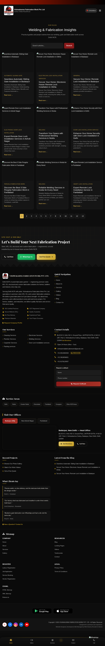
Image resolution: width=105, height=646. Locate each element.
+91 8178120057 (62, 361)
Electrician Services (35, 335)
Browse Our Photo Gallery (13, 464)
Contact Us (60, 302)
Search (69, 45)
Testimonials (59, 553)
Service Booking (7, 575)
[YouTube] (27, 624)
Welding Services (35, 339)
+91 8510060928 (62, 353)
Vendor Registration (8, 579)
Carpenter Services (10, 343)
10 (66, 216)
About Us (59, 284)
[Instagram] (16, 624)
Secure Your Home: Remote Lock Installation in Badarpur (75, 473)
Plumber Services (10, 339)
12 (77, 216)
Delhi (5, 404)
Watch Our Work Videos (12, 467)
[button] (100, 11)
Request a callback (62, 368)
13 (83, 216)
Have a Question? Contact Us (13, 524)
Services (59, 287)
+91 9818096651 (62, 357)
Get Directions (66, 340)
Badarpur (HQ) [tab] (10, 421)
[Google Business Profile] (4, 624)
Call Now (10, 257)
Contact (57, 557)
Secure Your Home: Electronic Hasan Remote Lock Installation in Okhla (78, 468)
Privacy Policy (59, 568)
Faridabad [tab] (43, 421)
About (4, 546)
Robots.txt (5, 597)
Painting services (9, 346)
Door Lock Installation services (39, 343)
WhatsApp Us (28, 257)
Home (58, 280)
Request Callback (79, 384)
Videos (58, 295)
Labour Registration (8, 568)
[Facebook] (10, 624)
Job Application (7, 571)
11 (71, 216)
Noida (14, 404)
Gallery (58, 291)
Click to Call (76, 353)
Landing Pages (59, 546)
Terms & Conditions (61, 571)
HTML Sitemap (7, 590)
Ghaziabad (37, 404)
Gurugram (59, 404)
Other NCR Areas (72, 404)
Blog (57, 299)
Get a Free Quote (10, 471)
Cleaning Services (10, 335)
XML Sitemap (6, 593)
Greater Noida (25, 404)
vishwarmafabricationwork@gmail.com (70, 349)
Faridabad (48, 404)
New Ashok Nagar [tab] (27, 421)
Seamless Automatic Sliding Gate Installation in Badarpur (75, 464)
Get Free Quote (44, 257)
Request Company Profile (13, 323)
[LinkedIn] (21, 624)
